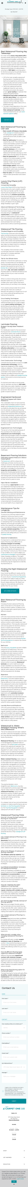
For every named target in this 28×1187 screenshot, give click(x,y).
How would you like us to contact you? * (12, 1023)
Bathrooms (14, 786)
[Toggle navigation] (2, 3)
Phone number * (6, 1033)
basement (7, 461)
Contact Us (7, 120)
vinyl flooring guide (11, 808)
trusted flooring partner (19, 577)
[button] (19, 3)
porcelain (15, 744)
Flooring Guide (13, 17)
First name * (5, 998)
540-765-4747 (14, 12)
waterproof (10, 133)
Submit (14, 1101)
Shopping (22, 17)
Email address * (6, 1043)
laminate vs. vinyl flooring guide (10, 806)
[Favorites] (22, 3)
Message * (4, 1072)
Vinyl (7, 943)
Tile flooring (4, 233)
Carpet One (4, 17)
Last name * (5, 1008)
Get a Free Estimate (10, 591)
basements (4, 678)
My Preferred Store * (7, 1063)
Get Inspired (7, 1157)
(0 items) (25, 2)
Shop (5, 1150)
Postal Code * (5, 1053)
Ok (14, 1181)
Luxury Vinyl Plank (6, 187)
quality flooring (6, 534)
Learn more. (20, 1179)
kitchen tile (4, 268)
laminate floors (15, 331)
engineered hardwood (14, 406)
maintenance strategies (8, 554)
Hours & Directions (14, 1120)
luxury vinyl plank (11, 647)
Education (6, 1164)
